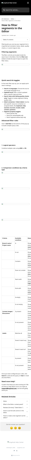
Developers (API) (10, 447)
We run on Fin (16, 455)
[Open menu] (28, 3)
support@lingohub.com (9, 388)
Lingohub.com (21, 447)
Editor (12, 19)
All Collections (5, 19)
